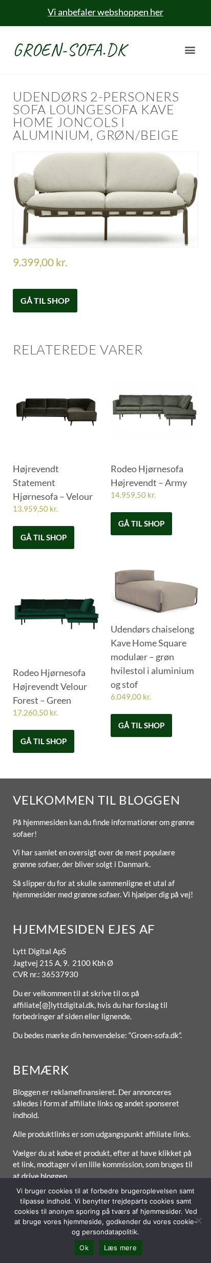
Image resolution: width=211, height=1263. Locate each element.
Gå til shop (45, 300)
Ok (84, 1248)
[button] (189, 49)
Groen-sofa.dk (69, 49)
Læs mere (120, 1248)
